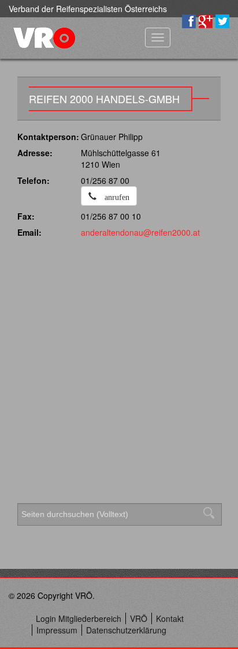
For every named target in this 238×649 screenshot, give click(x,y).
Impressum (56, 630)
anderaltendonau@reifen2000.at (140, 232)
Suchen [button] (212, 513)
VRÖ (138, 618)
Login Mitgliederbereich (78, 618)
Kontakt (170, 618)
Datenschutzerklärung (126, 630)
